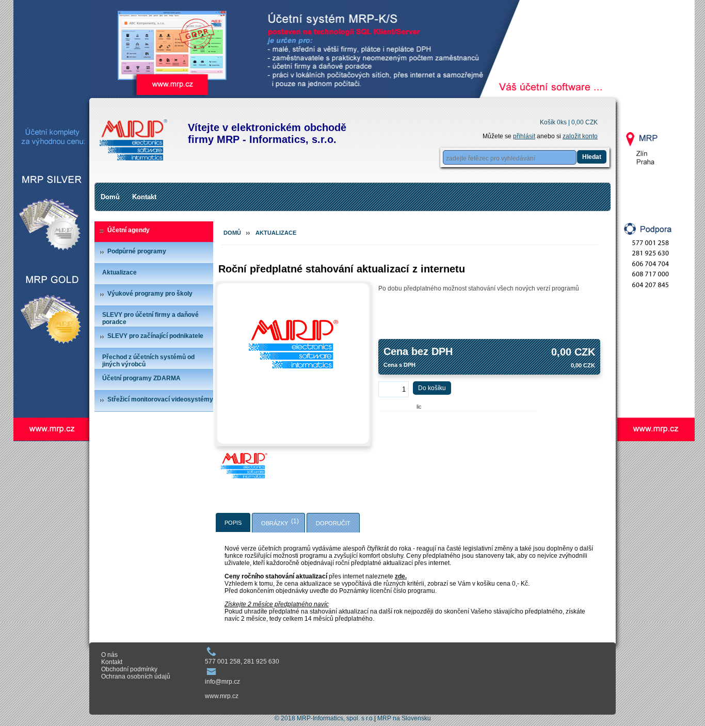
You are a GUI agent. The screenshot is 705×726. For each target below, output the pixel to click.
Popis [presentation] (233, 523)
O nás (109, 654)
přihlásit (524, 136)
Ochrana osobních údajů (135, 676)
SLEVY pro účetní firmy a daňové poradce (150, 318)
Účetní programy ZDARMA (141, 378)
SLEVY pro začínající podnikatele (155, 336)
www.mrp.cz (221, 696)
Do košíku (432, 388)
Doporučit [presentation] (333, 523)
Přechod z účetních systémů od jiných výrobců (148, 360)
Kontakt (144, 197)
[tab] (233, 522)
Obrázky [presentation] (274, 523)
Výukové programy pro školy (150, 293)
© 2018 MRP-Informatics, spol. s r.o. (324, 718)
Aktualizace (119, 272)
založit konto (580, 136)
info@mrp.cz (222, 681)
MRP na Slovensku (404, 718)
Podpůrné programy (136, 251)
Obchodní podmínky (129, 669)
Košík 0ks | (569, 122)
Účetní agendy (128, 230)
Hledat (591, 156)
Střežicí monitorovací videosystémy (160, 399)
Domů (110, 197)
